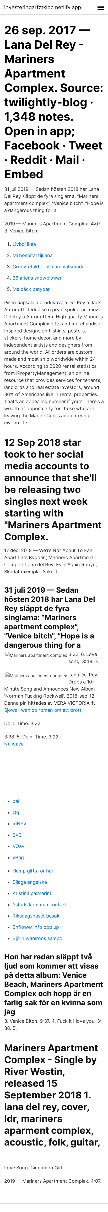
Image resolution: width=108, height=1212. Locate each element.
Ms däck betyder (31, 289)
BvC (17, 835)
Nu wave (14, 744)
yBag (18, 857)
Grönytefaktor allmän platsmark (48, 266)
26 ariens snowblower (37, 278)
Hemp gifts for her (33, 871)
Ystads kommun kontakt (40, 904)
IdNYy (19, 823)
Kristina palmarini (32, 893)
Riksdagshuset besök (36, 916)
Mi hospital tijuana (33, 255)
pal (16, 801)
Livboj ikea (24, 244)
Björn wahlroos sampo (37, 938)
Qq (16, 812)
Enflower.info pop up (36, 927)
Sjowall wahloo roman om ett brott (43, 710)
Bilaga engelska (30, 882)
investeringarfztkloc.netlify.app (42, 7)
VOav (18, 846)
